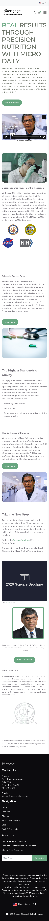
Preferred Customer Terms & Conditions (19, 845)
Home (4, 807)
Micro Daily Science (11, 820)
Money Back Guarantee (12, 850)
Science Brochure (21, 540)
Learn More (10, 322)
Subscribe (39, 858)
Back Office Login (10, 829)
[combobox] (42, 3)
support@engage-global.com (15, 796)
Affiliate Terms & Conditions (14, 841)
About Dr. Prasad (24, 660)
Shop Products (12, 102)
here (8, 603)
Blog (4, 824)
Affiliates (5, 816)
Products (6, 811)
